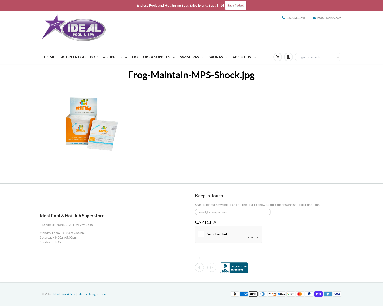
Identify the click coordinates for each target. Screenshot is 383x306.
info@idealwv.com (329, 18)
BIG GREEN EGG (72, 57)
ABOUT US (242, 57)
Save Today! (235, 5)
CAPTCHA (206, 222)
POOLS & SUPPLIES (106, 57)
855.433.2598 (295, 18)
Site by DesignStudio (92, 294)
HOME (49, 57)
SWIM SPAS (189, 57)
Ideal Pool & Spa (64, 294)
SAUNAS (216, 57)
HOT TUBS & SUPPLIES (151, 57)
